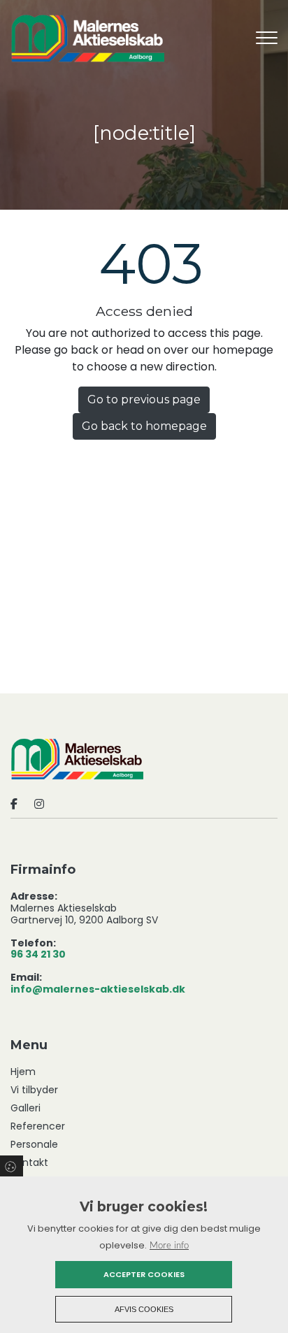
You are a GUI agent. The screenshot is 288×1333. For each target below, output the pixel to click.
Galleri (25, 1108)
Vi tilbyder (34, 1090)
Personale (34, 1144)
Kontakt (29, 1162)
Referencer (37, 1126)
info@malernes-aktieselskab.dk (97, 989)
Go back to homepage (144, 426)
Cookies (11, 1165)
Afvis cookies (144, 1309)
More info (169, 1245)
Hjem (23, 1071)
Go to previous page (144, 399)
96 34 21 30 (38, 955)
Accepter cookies (144, 1274)
